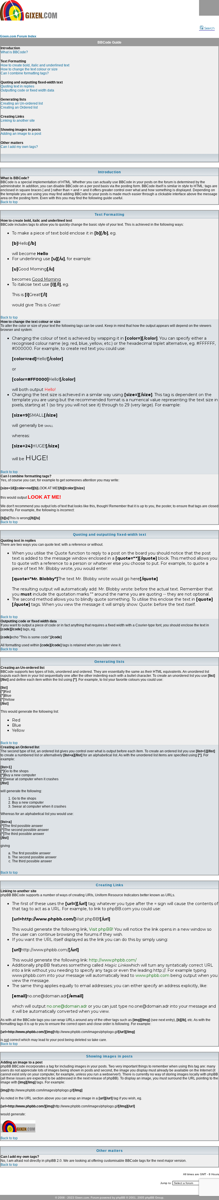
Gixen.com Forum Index (18, 36)
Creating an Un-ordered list (22, 103)
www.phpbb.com (152, 975)
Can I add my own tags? (19, 147)
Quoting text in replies (17, 86)
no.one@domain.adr (67, 1006)
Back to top (9, 202)
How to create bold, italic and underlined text (35, 65)
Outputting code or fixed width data (27, 90)
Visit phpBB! (101, 929)
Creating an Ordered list (19, 107)
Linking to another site (18, 121)
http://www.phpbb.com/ (113, 960)
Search (209, 28)
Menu (209, 8)
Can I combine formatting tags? (25, 73)
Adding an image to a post (21, 134)
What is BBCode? (14, 52)
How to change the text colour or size (29, 69)
